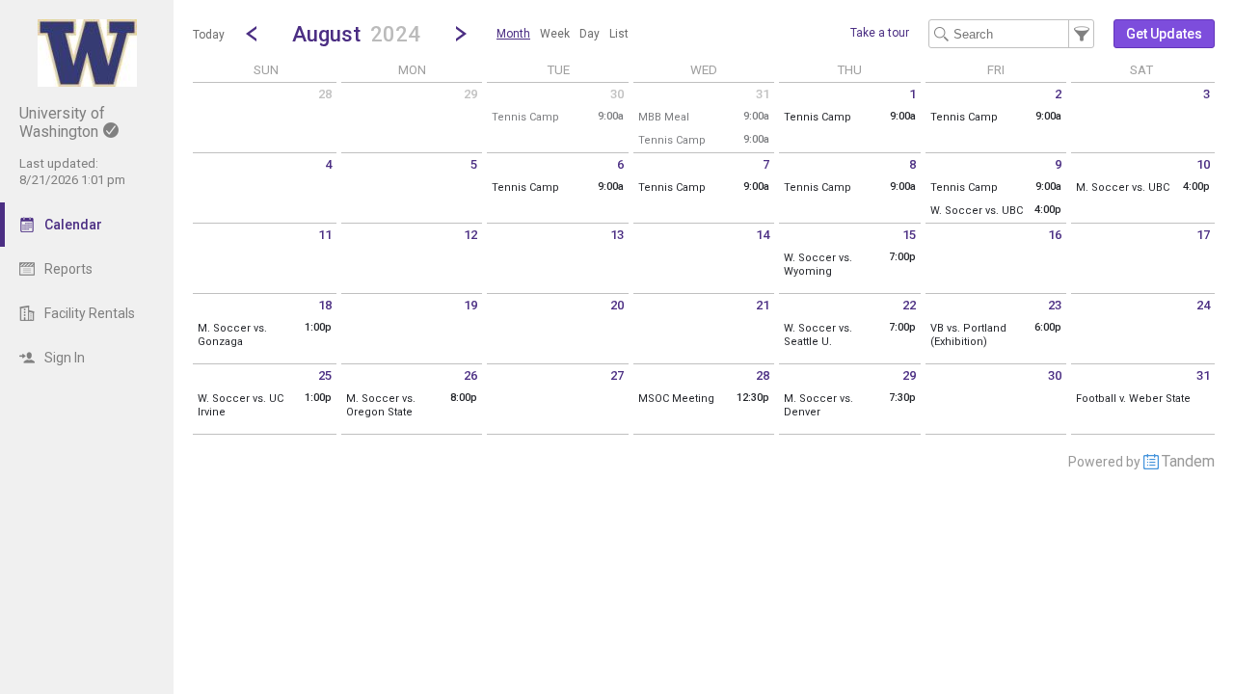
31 (762, 94)
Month (513, 33)
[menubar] (562, 33)
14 (762, 234)
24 (1203, 305)
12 (470, 234)
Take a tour (879, 33)
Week (555, 33)
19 (470, 305)
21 (762, 305)
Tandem (1188, 461)
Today (209, 34)
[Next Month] (461, 33)
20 (617, 305)
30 (617, 94)
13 (617, 234)
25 (325, 375)
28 (325, 94)
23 (1054, 305)
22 (909, 305)
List (619, 33)
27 (617, 375)
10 (1203, 164)
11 (325, 234)
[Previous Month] (251, 33)
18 (325, 305)
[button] (356, 33)
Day (589, 33)
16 (1054, 234)
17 (1203, 234)
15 (909, 234)
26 (470, 375)
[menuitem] (513, 33)
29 (470, 94)
